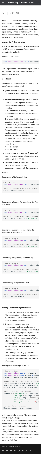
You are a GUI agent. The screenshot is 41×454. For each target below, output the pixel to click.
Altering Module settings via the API (15, 366)
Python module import (10, 56)
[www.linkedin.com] (15, 450)
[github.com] (19, 450)
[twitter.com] (22, 450)
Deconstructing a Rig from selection (15, 283)
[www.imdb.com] (30, 450)
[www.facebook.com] (11, 450)
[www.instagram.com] (34, 450)
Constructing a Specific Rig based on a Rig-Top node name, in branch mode (20, 231)
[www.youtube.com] (7, 450)
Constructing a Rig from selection (14, 177)
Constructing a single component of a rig (17, 258)
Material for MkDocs (15, 446)
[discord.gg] (3, 450)
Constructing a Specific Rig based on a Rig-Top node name (20, 203)
